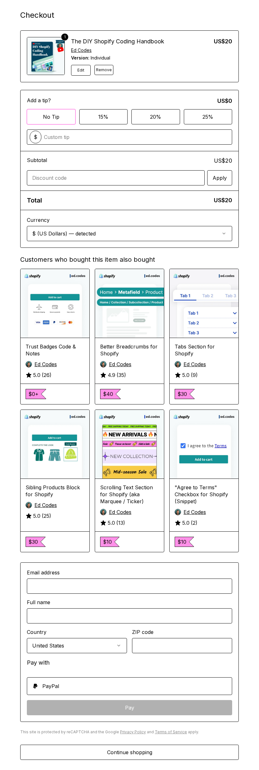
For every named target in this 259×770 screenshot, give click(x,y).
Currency (38, 220)
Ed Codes (81, 50)
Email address (43, 572)
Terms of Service (171, 731)
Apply (220, 178)
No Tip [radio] (51, 117)
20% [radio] (155, 117)
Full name (38, 602)
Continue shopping (129, 752)
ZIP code (143, 632)
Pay (129, 707)
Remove (104, 69)
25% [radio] (207, 117)
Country (36, 632)
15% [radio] (103, 117)
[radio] (129, 686)
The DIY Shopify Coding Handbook (117, 41)
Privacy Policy (133, 731)
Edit (80, 70)
